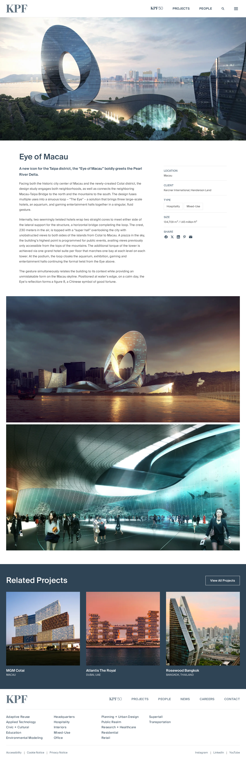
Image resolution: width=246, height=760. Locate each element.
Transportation (160, 722)
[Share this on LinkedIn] (178, 237)
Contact (232, 699)
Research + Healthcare (118, 727)
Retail (105, 738)
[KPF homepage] (16, 8)
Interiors (60, 727)
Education (13, 732)
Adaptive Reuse (18, 717)
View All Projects (222, 580)
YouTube (234, 753)
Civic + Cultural (17, 727)
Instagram (201, 753)
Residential (109, 732)
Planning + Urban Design (120, 717)
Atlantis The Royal (101, 671)
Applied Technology (21, 722)
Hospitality (173, 206)
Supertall (156, 717)
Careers (207, 699)
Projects (140, 699)
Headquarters (64, 717)
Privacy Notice (58, 752)
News (185, 699)
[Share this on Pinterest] (184, 237)
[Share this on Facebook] (166, 237)
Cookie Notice (35, 752)
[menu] (235, 8)
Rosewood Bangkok (182, 671)
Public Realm (111, 722)
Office (58, 738)
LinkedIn (218, 753)
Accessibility (14, 752)
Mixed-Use (193, 206)
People (164, 699)
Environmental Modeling (24, 738)
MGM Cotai (15, 671)
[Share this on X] (172, 237)
